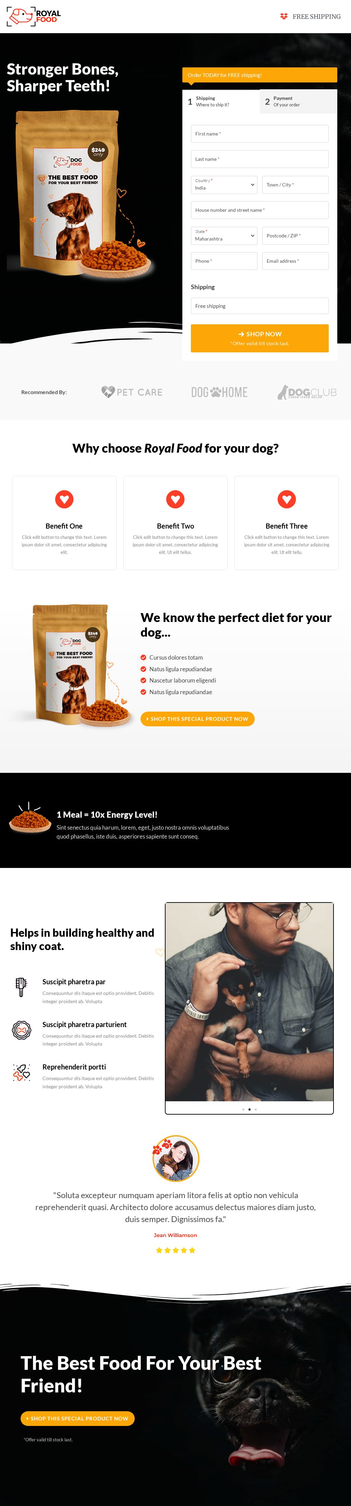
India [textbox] (200, 188)
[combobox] (224, 185)
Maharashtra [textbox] (208, 239)
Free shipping (210, 306)
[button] (198, 719)
